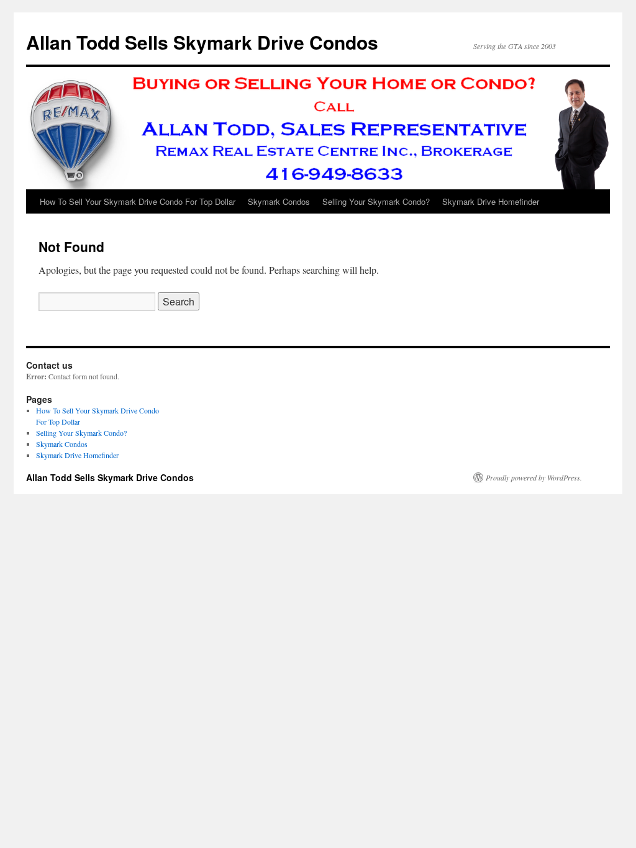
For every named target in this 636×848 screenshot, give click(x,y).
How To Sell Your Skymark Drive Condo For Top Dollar (137, 201)
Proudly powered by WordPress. (534, 477)
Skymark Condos (279, 201)
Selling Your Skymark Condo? (376, 201)
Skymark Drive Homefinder (490, 201)
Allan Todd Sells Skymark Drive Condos (202, 42)
